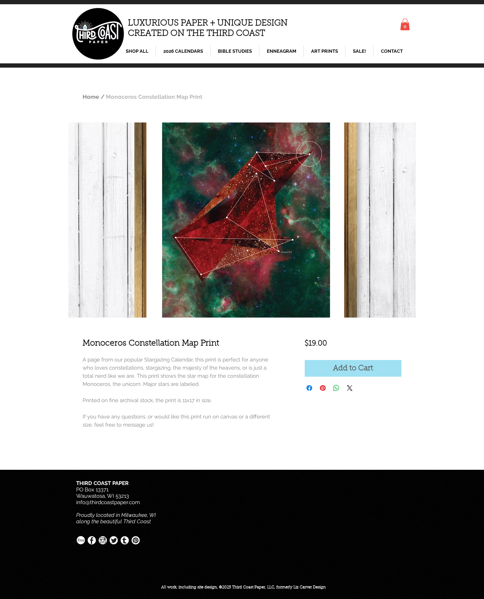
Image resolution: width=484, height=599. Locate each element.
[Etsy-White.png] (80, 540)
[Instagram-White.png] (102, 540)
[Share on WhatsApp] (336, 388)
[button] (405, 24)
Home (91, 96)
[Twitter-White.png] (113, 540)
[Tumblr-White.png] (124, 540)
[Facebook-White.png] (91, 540)
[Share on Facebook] (309, 388)
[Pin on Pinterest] (323, 388)
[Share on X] (349, 388)
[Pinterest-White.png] (135, 540)
